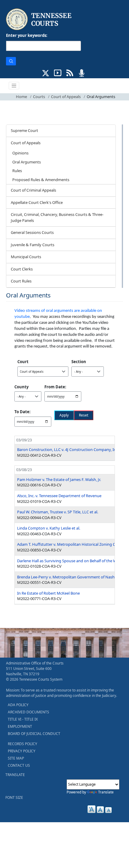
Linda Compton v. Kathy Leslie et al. (48, 528)
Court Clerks (22, 269)
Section (78, 361)
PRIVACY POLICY (21, 751)
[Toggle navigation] (14, 86)
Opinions (20, 153)
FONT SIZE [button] (14, 797)
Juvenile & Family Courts (32, 244)
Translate (106, 792)
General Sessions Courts (32, 232)
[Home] (39, 19)
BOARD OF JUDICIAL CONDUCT (34, 733)
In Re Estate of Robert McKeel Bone (48, 593)
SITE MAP (16, 758)
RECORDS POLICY (22, 743)
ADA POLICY (18, 704)
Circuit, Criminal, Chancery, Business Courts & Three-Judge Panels (57, 217)
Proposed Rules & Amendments (40, 179)
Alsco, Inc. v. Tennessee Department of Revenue (59, 495)
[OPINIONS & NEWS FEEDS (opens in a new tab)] (70, 72)
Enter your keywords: (26, 35)
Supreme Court (24, 130)
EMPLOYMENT (20, 726)
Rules (17, 170)
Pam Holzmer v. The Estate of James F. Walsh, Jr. (59, 479)
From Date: (55, 387)
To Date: (22, 411)
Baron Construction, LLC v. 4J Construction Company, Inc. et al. (72, 449)
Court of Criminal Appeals (33, 190)
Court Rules (21, 281)
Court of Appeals (66, 96)
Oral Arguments (26, 162)
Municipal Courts (26, 256)
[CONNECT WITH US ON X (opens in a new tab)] (46, 72)
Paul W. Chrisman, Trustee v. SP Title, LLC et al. (57, 512)
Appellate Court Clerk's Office (37, 202)
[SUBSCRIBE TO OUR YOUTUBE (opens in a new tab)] (58, 72)
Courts (39, 96)
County (21, 387)
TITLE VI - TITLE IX (23, 719)
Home (21, 96)
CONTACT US (19, 765)
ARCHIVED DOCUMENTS (28, 712)
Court (22, 361)
